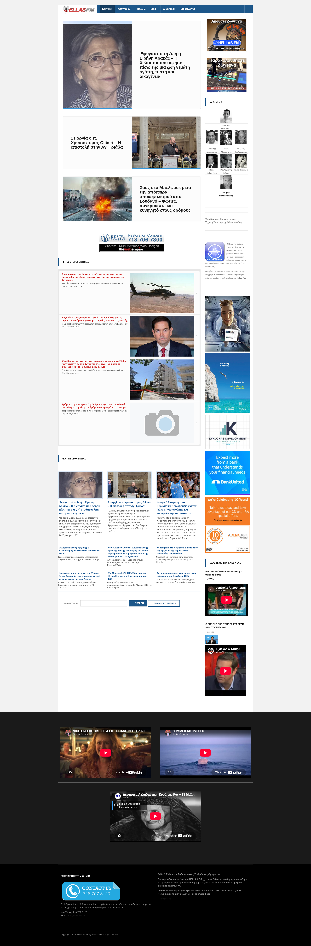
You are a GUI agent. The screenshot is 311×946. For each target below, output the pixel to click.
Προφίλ (141, 8)
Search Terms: (71, 603)
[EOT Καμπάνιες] (227, 383)
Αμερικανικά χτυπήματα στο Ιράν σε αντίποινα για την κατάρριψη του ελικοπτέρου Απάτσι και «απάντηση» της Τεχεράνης (93, 277)
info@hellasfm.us (76, 915)
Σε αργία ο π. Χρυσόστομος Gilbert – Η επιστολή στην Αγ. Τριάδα (97, 143)
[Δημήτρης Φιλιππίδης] (226, 116)
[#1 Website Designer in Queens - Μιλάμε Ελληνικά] (131, 247)
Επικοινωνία (187, 8)
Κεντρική (107, 8)
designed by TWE (110, 935)
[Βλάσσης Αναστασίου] (212, 137)
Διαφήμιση (169, 8)
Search (139, 603)
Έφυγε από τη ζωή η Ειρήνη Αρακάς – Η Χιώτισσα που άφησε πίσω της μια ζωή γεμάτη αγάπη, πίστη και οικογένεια (165, 65)
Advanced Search (164, 603)
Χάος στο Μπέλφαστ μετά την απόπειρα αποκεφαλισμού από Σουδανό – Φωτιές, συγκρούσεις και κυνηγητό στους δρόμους (165, 199)
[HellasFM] (80, 9)
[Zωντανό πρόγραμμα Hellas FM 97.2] (226, 35)
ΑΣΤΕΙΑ (210, 579)
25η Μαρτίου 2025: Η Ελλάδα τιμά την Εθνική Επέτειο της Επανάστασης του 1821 (127, 576)
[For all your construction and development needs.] (132, 238)
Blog (153, 8)
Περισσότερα (164, 898)
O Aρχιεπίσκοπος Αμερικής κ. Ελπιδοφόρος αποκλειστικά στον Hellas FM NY (79, 550)
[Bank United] (227, 472)
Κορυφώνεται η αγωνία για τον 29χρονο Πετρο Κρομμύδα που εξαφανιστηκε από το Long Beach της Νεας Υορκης (79, 576)
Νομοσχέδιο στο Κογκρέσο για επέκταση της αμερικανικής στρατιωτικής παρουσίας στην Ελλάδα (177, 550)
